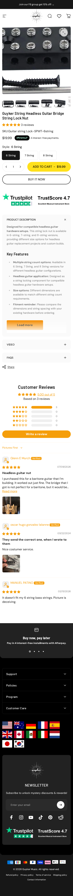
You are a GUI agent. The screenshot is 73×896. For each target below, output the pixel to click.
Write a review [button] (36, 434)
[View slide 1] (30, 651)
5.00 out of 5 (46, 394)
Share (10, 367)
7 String (29, 155)
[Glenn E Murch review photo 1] (11, 505)
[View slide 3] (38, 651)
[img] (11, 467)
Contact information (36, 879)
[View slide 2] (34, 651)
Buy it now (36, 179)
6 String (11, 155)
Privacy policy (27, 875)
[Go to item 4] (47, 103)
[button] (11, 125)
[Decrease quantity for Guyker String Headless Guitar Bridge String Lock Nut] (6, 166)
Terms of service (43, 875)
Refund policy (12, 875)
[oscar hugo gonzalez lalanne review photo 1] (11, 564)
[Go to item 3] (34, 103)
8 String (48, 155)
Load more (25, 325)
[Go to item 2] (21, 103)
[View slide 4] (43, 651)
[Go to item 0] (8, 104)
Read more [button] (9, 491)
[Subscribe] (60, 805)
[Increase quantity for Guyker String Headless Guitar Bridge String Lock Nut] (20, 166)
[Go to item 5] (60, 103)
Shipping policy (60, 875)
